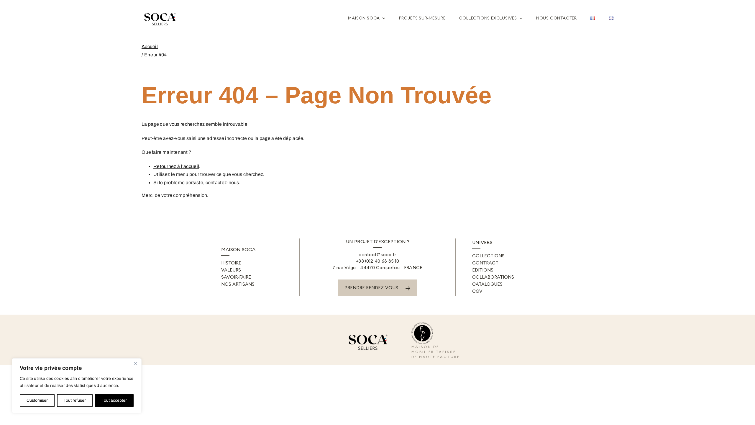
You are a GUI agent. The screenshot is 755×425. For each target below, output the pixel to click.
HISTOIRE (231, 263)
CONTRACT (485, 263)
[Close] (135, 363)
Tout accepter (114, 400)
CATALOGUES (487, 284)
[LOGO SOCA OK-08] (161, 10)
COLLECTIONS (488, 256)
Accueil (150, 46)
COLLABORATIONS (493, 277)
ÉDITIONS (482, 270)
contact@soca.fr (377, 254)
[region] (77, 385)
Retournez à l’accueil (176, 166)
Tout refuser (75, 400)
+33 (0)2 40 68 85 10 (377, 261)
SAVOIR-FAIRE (236, 277)
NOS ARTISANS (238, 284)
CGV (477, 291)
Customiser (37, 400)
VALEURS (231, 270)
